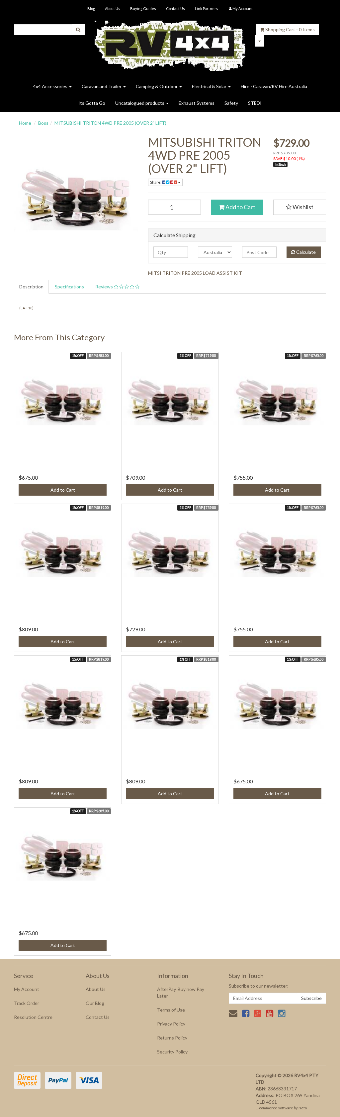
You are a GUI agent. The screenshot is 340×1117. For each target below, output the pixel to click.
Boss (43, 123)
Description (31, 286)
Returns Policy (172, 1037)
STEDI (255, 103)
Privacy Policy (171, 1024)
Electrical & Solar (209, 86)
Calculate (305, 252)
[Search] (78, 29)
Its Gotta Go (91, 103)
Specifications (69, 286)
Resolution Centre (33, 1017)
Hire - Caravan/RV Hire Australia (274, 86)
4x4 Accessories (50, 86)
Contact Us (175, 8)
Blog (91, 8)
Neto (302, 1108)
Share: (156, 182)
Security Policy (172, 1051)
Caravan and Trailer (102, 86)
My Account (26, 989)
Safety (231, 103)
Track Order (26, 1003)
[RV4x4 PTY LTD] (170, 43)
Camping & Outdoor (157, 86)
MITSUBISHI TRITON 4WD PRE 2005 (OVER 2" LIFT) (110, 123)
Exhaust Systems (196, 103)
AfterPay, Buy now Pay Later (180, 992)
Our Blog (95, 1003)
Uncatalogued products (140, 103)
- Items (290, 29)
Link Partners (206, 8)
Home (25, 123)
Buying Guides (143, 8)
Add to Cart (239, 207)
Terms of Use (171, 1010)
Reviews (104, 286)
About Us (112, 8)
